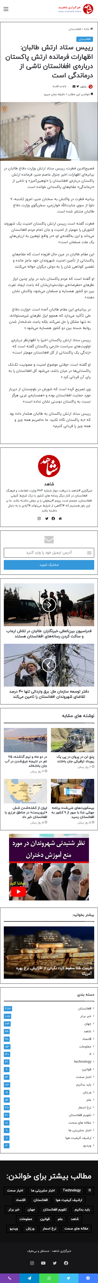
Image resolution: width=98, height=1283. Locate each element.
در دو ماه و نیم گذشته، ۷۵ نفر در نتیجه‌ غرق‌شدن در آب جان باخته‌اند (26, 761)
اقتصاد (86, 1039)
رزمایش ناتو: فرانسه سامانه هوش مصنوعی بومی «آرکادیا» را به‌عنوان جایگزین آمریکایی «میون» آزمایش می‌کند (49, 968)
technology (82, 1061)
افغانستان (75, 29)
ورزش (87, 1092)
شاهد (83, 87)
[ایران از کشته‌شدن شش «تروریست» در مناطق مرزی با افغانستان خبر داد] (25, 791)
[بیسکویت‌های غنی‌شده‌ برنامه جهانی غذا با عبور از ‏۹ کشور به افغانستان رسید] (72, 791)
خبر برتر (85, 1016)
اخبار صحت (83, 1077)
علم (89, 1100)
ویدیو (87, 1145)
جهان (87, 1024)
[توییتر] (46, 518)
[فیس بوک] (52, 518)
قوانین (86, 1069)
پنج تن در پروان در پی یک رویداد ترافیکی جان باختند (75, 759)
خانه (87, 29)
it (90, 1054)
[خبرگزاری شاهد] (75, 9)
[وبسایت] (59, 518)
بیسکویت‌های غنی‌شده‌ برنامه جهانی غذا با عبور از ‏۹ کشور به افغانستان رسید (72, 812)
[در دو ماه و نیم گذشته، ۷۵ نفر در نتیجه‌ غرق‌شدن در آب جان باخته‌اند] (25, 740)
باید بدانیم (83, 1084)
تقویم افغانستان (80, 1115)
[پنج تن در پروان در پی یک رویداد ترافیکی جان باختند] (72, 740)
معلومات (85, 1046)
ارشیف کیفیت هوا (78, 1138)
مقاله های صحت (80, 1123)
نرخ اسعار (84, 1107)
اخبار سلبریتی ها (80, 1130)
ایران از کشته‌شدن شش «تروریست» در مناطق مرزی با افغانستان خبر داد (26, 812)
